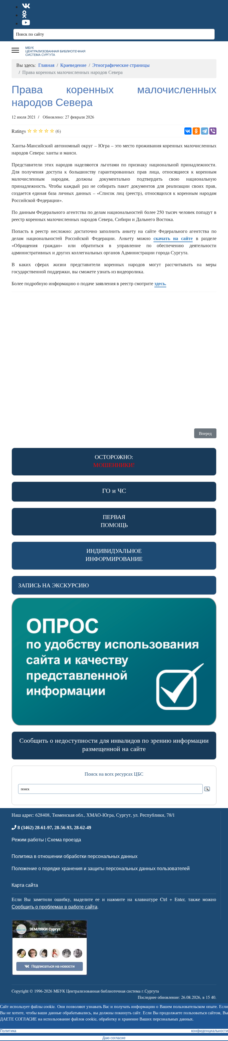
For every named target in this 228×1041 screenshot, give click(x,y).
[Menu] (15, 50)
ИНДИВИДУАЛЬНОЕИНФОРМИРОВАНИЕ (114, 555)
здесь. (160, 283)
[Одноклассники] (196, 131)
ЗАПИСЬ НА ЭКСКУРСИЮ (53, 585)
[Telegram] (204, 131)
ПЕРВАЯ (114, 521)
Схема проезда (64, 839)
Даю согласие (114, 1038)
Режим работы (28, 839)
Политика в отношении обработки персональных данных (74, 856)
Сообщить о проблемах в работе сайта (54, 906)
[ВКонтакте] (187, 131)
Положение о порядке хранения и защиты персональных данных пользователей (101, 868)
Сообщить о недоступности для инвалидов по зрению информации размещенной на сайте (114, 744)
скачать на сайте (173, 238)
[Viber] (212, 131)
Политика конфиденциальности (114, 1031)
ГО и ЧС (114, 490)
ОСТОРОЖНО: (114, 461)
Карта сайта (25, 885)
